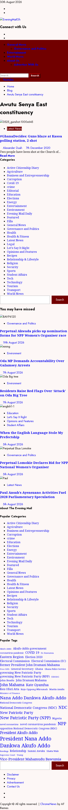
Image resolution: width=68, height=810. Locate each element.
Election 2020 (34, 657)
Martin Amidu (56, 689)
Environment (16, 210)
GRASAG (55, 677)
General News (16, 45)
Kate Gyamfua (37, 685)
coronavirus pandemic (12, 652)
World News (15, 57)
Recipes (12, 255)
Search (60, 300)
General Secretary (22, 669)
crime (11, 187)
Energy (12, 202)
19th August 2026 (13, 343)
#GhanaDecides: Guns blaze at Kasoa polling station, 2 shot (31, 138)
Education (13, 194)
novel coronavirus (9, 724)
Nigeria (57, 718)
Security (12, 267)
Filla (10, 221)
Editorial (13, 191)
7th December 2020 (38, 148)
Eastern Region (12, 657)
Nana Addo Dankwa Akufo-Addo (33, 698)
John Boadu (7, 680)
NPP (62, 723)
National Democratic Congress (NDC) (28, 708)
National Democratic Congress (16, 702)
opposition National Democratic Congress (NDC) (28, 728)
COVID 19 (32, 652)
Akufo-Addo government (29, 648)
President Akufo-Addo (19, 732)
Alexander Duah (13, 148)
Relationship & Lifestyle (23, 259)
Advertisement (15, 782)
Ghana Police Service (55, 669)
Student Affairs (17, 275)
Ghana (39, 669)
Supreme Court (7, 755)
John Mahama (12, 684)
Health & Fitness (18, 236)
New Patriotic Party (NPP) (25, 717)
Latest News (14, 129)
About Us (13, 61)
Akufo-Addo (6, 648)
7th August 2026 (13, 373)
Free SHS (4, 669)
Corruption (14, 179)
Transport (13, 290)
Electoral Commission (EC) (48, 661)
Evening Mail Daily (19, 213)
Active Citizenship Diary (23, 168)
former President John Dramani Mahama (30, 665)
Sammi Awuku (36, 751)
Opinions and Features (22, 252)
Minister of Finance (10, 693)
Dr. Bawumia (47, 653)
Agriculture (15, 171)
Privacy (11, 779)
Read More (7, 156)
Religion (12, 263)
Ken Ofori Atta (9, 689)
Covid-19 (13, 183)
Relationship (18, 751)
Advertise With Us (26, 65)
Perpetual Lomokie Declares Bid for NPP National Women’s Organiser (34, 464)
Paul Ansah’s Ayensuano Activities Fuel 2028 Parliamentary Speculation (33, 494)
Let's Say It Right (18, 248)
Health (11, 233)
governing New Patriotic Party (20, 673)
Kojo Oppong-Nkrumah (34, 689)
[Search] (1, 71)
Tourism (12, 286)
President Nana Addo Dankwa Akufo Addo (25, 742)
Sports (11, 271)
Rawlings (4, 751)
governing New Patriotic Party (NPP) (25, 676)
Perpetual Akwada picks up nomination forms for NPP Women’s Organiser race (33, 333)
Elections (13, 198)
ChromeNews (48, 804)
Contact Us (13, 786)
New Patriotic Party (16, 712)
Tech (10, 278)
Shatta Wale (53, 751)
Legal (10, 244)
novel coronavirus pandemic (38, 724)
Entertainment (16, 53)
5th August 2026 (13, 444)
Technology (14, 282)
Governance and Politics (30, 49)
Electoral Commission (15, 661)
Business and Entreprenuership (28, 175)
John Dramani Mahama (31, 680)
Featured (13, 217)
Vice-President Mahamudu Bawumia (30, 759)
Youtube (8, 80)
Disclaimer (13, 775)
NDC (62, 707)
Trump (20, 755)
